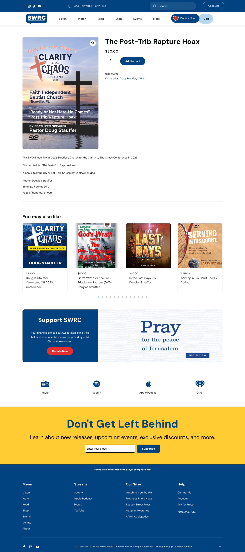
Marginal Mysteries (137, 510)
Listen (62, 19)
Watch (26, 498)
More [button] (156, 19)
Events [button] (137, 19)
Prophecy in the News (139, 498)
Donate (26, 522)
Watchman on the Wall (139, 492)
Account (213, 6)
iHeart (78, 504)
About (26, 528)
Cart (206, 19)
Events (26, 516)
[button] (93, 43)
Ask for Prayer (186, 504)
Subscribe (148, 448)
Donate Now (60, 351)
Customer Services (182, 546)
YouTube (79, 510)
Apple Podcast (83, 498)
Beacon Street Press (138, 504)
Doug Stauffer (128, 78)
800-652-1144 (187, 512)
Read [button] (101, 19)
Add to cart (132, 61)
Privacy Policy (163, 546)
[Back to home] (36, 19)
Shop (119, 19)
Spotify (78, 492)
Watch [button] (82, 19)
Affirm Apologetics (137, 516)
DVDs (141, 78)
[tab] (98, 297)
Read (25, 504)
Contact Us (184, 492)
